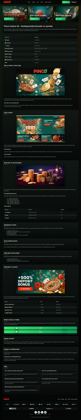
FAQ (49, 414)
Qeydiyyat (74, 2)
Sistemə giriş (66, 2)
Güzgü (33, 2)
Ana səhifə (31, 414)
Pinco (29, 2)
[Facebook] (35, 412)
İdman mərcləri (48, 2)
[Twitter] (42, 412)
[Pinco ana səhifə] (10, 2)
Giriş (38, 2)
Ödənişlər (45, 414)
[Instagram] (39, 412)
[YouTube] (45, 412)
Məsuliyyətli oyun (38, 414)
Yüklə (42, 2)
